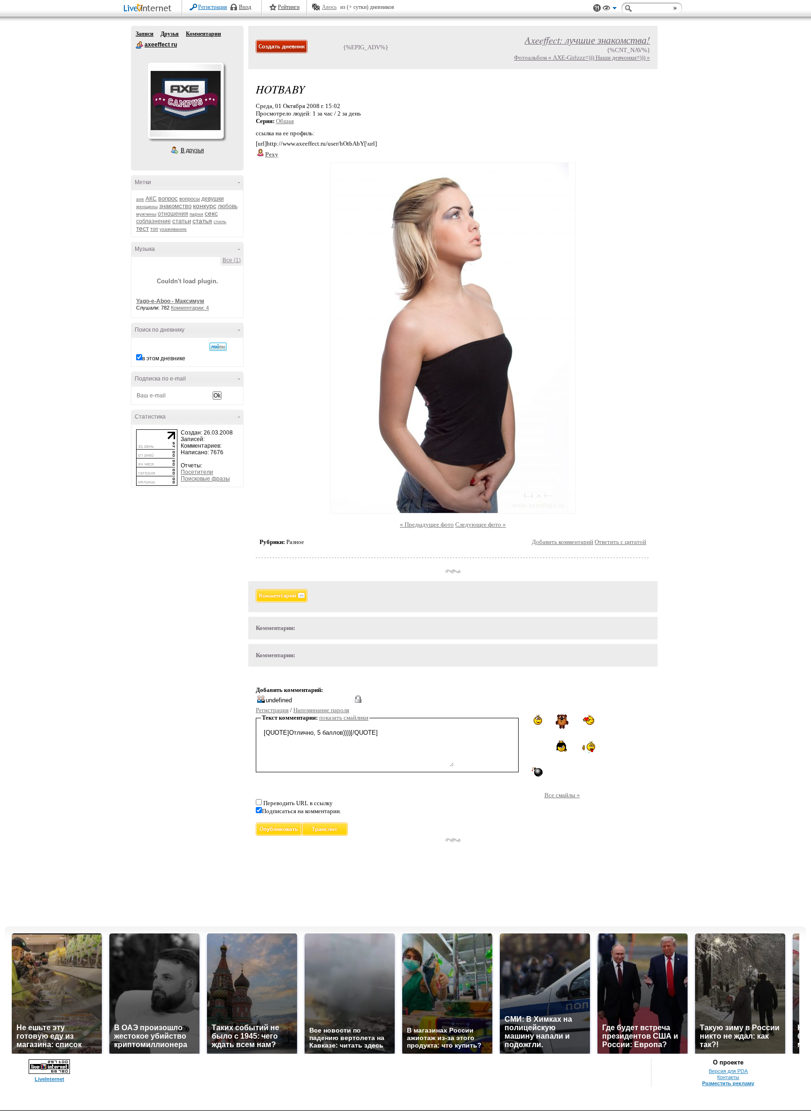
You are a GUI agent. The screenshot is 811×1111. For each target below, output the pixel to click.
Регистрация (212, 7)
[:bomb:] (536, 771)
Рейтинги (288, 7)
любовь (227, 206)
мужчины (146, 214)
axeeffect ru (139, 45)
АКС (151, 198)
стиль (220, 221)
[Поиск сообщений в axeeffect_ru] (218, 346)
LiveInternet (149, 9)
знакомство (175, 206)
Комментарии (203, 34)
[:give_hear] (588, 720)
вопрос (168, 198)
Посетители (197, 472)
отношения (173, 213)
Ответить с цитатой (620, 541)
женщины (147, 206)
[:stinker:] (536, 720)
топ (154, 229)
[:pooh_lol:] (562, 721)
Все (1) (231, 260)
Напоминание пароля (321, 710)
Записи (144, 34)
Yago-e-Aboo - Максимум (170, 301)
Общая (285, 120)
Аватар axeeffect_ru (185, 100)
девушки (212, 198)
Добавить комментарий (562, 541)
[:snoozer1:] (536, 746)
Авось (329, 7)
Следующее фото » (480, 524)
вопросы (189, 199)
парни (196, 214)
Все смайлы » (562, 795)
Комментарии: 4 (190, 308)
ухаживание (173, 229)
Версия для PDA (728, 1071)
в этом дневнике (163, 358)
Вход (245, 7)
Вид (610, 9)
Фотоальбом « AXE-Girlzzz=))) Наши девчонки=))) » (582, 57)
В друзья (192, 150)
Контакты (728, 1077)
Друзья (170, 34)
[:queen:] (562, 746)
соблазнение (153, 221)
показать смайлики (343, 717)
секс (211, 213)
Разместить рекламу (728, 1083)
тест (142, 228)
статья (202, 221)
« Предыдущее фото (427, 524)
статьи (181, 221)
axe (140, 199)
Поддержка (597, 8)
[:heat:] (588, 747)
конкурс (204, 206)
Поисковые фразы (205, 478)
